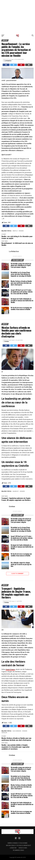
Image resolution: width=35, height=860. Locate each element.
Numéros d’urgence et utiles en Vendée (17, 843)
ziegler (4, 732)
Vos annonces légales (18, 850)
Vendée (21, 231)
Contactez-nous (23, 848)
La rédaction (13, 848)
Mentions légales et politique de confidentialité (18, 845)
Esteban (6, 341)
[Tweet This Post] (13, 65)
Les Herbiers (17, 731)
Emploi (15, 231)
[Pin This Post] (21, 65)
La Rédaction (7, 60)
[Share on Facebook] (6, 65)
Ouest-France (10, 669)
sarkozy (16, 491)
